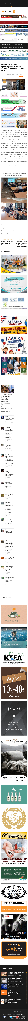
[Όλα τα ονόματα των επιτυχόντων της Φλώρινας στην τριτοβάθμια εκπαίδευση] (7, 389)
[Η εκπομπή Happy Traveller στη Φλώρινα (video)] (2, 530)
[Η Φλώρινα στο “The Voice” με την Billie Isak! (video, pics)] (2, 417)
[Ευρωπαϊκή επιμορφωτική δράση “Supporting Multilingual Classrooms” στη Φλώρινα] (14, 305)
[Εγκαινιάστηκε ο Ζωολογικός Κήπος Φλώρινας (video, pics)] (2, 445)
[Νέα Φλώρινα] (8, 11)
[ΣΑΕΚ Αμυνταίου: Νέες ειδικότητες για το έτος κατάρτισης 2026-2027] (14, 366)
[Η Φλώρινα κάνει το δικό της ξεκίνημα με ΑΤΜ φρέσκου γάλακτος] (2, 578)
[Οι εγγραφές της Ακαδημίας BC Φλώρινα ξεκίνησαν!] (4, 986)
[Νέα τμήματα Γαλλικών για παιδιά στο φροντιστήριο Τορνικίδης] (14, 345)
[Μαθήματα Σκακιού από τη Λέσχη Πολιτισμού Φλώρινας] (4, 974)
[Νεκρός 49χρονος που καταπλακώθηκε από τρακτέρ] (2, 519)
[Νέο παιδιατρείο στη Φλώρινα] (2, 495)
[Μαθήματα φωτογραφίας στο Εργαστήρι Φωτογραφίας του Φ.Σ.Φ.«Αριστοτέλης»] (4, 1001)
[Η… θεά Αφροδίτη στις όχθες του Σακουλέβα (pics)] (2, 558)
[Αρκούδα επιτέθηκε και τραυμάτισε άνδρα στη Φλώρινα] (2, 483)
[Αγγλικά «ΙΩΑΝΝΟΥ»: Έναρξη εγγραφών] (14, 325)
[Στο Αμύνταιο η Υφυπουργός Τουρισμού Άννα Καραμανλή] (4, 980)
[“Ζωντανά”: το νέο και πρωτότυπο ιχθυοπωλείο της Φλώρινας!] (2, 470)
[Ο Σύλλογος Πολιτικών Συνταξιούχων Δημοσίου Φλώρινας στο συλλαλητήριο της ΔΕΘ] (4, 992)
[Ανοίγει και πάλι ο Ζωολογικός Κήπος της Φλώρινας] (2, 567)
